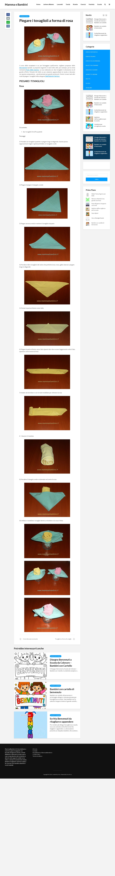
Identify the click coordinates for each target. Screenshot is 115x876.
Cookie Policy (36, 754)
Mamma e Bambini (16, 4)
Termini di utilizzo (37, 756)
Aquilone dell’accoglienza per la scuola (100, 119)
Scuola (99, 4)
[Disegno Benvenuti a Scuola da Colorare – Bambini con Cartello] (30, 666)
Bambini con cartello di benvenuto (62, 691)
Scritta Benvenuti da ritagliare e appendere (61, 720)
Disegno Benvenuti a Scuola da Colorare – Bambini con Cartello (61, 662)
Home (38, 4)
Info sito (35, 749)
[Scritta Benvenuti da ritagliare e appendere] (30, 725)
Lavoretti (60, 4)
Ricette (75, 4)
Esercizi (83, 4)
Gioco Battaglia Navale (98, 218)
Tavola (68, 4)
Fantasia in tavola (24, 16)
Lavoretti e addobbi (55, 685)
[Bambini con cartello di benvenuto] (30, 695)
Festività (91, 4)
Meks (59, 774)
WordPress (69, 774)
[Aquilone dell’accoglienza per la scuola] (89, 119)
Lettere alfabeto (48, 4)
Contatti (35, 751)
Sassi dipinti (95, 213)
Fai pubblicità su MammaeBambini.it (42, 752)
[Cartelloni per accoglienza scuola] (89, 126)
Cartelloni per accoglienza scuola (100, 125)
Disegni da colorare (55, 656)
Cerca (96, 179)
